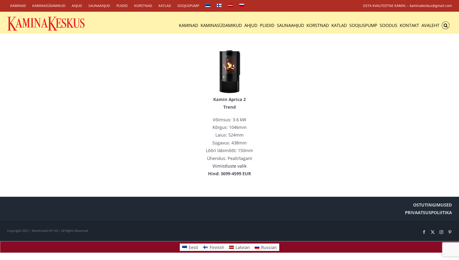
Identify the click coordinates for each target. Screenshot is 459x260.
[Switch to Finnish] (219, 5)
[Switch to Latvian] (230, 5)
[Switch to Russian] (241, 5)
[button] (445, 25)
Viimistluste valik (229, 166)
